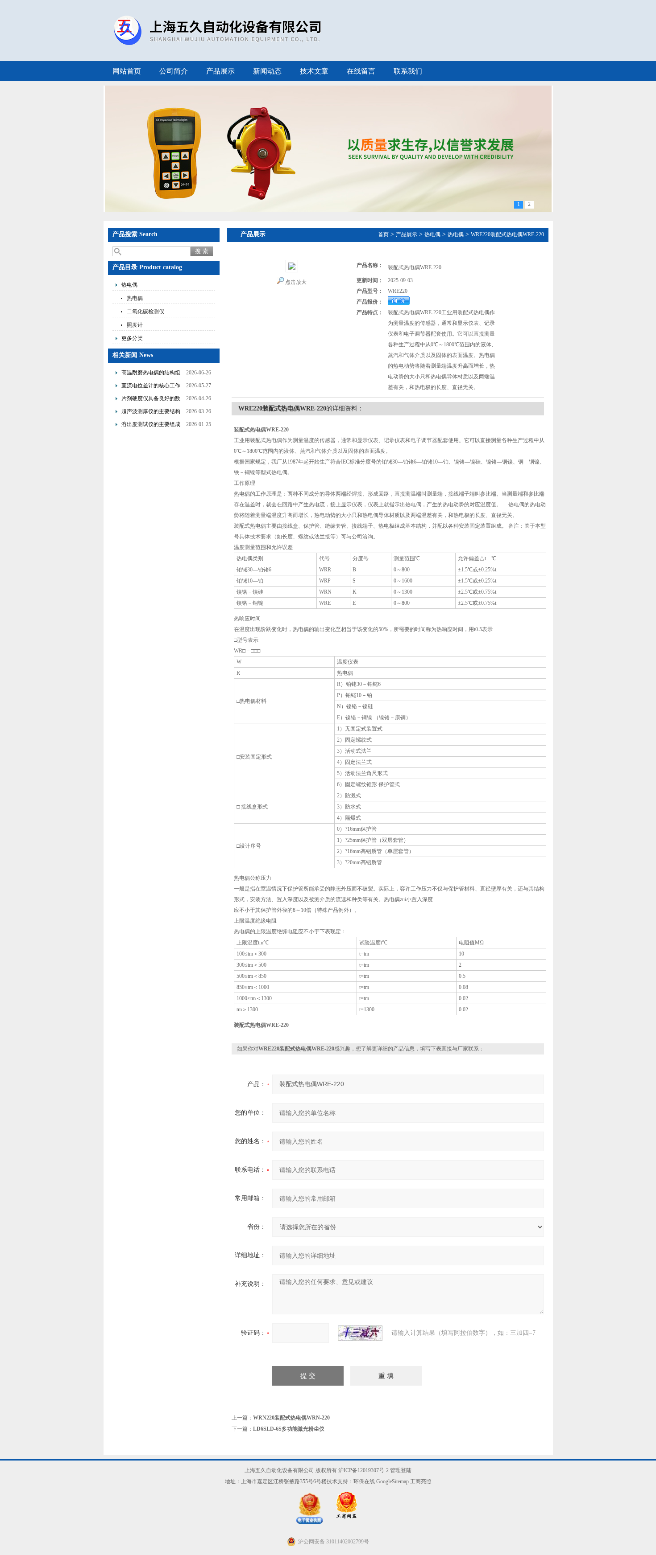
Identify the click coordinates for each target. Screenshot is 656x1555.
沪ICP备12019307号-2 (363, 1470)
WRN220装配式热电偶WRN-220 (291, 1418)
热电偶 (129, 285)
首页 (383, 234)
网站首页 (126, 71)
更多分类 (132, 338)
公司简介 (173, 71)
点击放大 (296, 282)
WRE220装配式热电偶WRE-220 (507, 234)
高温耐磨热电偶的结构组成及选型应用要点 (150, 373)
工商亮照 (421, 1481)
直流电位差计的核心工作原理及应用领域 (150, 386)
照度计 (135, 325)
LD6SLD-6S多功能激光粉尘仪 (288, 1429)
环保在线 (364, 1481)
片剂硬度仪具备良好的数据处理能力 (150, 399)
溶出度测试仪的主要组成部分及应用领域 (150, 425)
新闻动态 (267, 71)
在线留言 (361, 71)
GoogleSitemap (392, 1481)
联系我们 (408, 71)
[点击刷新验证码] (360, 1333)
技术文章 (314, 71)
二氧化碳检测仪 (145, 311)
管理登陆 (400, 1470)
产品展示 (220, 71)
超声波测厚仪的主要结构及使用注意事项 (150, 412)
